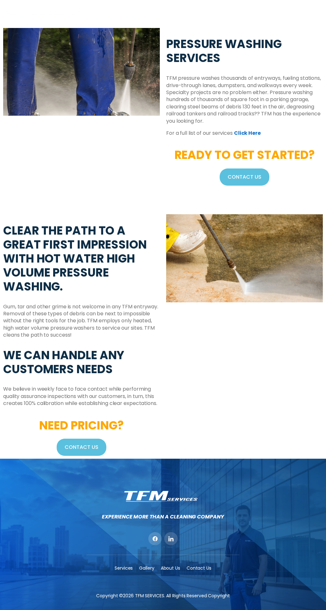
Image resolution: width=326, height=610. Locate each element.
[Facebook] (155, 538)
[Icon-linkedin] (171, 538)
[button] (317, 9)
